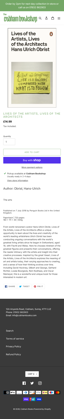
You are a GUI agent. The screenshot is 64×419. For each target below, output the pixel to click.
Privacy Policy (13, 346)
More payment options (32, 167)
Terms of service (15, 338)
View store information (17, 180)
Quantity (7, 136)
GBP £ (31, 373)
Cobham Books (27, 409)
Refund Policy (13, 354)
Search (10, 330)
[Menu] (59, 18)
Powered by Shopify (42, 409)
